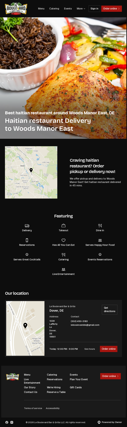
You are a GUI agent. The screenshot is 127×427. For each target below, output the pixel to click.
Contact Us (30, 392)
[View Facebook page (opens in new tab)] (7, 422)
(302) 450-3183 (79, 321)
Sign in (94, 8)
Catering (54, 8)
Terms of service (33, 408)
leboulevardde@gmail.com (85, 325)
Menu (41, 8)
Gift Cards (76, 387)
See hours (89, 349)
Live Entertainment (32, 381)
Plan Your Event (79, 379)
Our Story (29, 387)
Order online (109, 348)
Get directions (109, 309)
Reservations (54, 379)
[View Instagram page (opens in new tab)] (12, 422)
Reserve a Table (56, 392)
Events (68, 8)
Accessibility (53, 408)
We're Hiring (54, 387)
